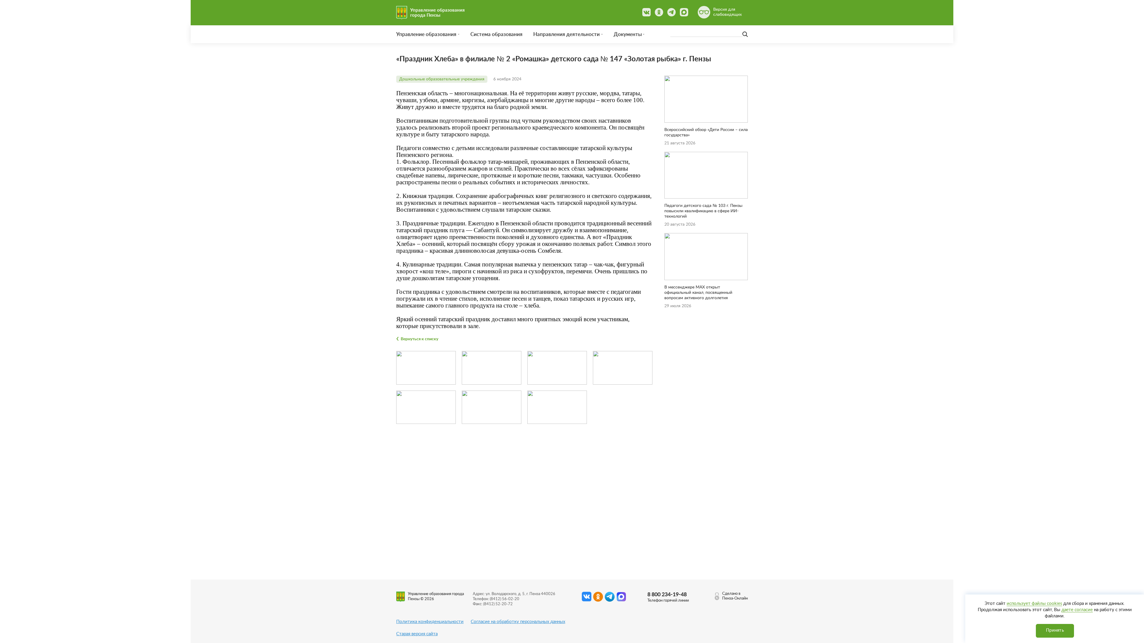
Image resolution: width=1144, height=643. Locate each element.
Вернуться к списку (419, 339)
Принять (1055, 630)
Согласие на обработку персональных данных (518, 621)
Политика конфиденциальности (430, 621)
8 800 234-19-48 (667, 594)
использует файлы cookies (1034, 603)
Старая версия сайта (417, 634)
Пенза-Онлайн (735, 598)
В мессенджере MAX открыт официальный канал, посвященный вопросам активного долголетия (698, 292)
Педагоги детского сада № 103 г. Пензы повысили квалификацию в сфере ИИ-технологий (703, 211)
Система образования (496, 34)
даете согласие (1077, 610)
